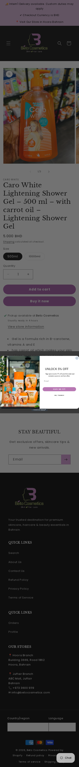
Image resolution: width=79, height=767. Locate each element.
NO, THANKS (59, 395)
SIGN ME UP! (59, 389)
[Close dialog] (77, 358)
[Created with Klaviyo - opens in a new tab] (39, 410)
